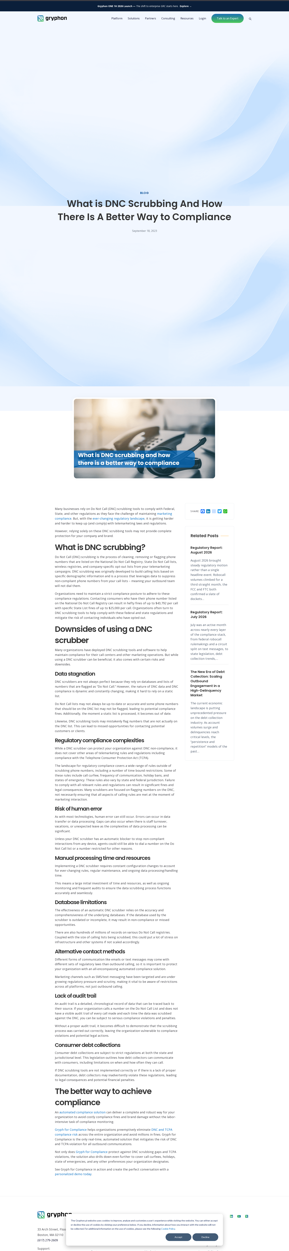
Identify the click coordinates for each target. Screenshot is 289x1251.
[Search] (249, 18)
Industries (98, 1244)
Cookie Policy (168, 1228)
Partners (150, 18)
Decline (205, 1237)
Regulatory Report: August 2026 (206, 550)
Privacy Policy (207, 1244)
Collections (152, 1244)
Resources (187, 18)
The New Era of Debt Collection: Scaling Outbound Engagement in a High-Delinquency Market (207, 683)
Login (202, 18)
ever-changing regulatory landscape (118, 518)
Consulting (168, 18)
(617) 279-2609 (47, 1240)
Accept (178, 1237)
